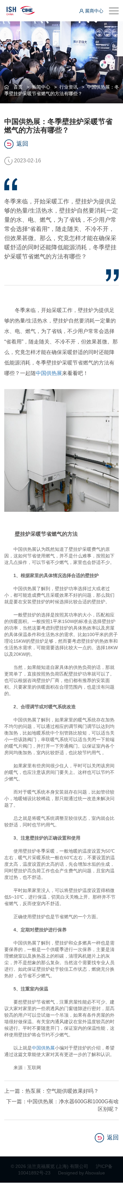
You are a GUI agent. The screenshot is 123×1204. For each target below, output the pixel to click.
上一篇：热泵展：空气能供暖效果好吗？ (51, 1091)
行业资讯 (68, 87)
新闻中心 (41, 87)
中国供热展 (49, 373)
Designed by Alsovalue (81, 1172)
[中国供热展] (20, 9)
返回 (22, 143)
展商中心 (93, 10)
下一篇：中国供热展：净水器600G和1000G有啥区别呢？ (62, 1105)
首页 (18, 87)
